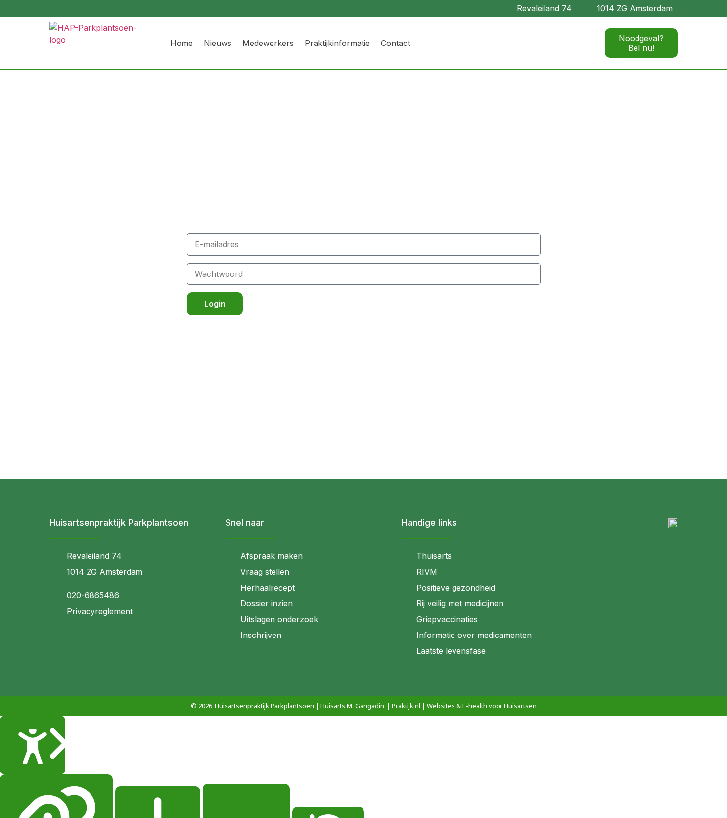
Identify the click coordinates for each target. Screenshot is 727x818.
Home (181, 43)
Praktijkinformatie (337, 43)
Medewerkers (268, 43)
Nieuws (217, 43)
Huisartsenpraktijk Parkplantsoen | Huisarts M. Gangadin (299, 705)
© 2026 (201, 705)
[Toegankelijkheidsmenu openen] (32, 745)
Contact (395, 43)
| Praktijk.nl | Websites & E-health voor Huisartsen (462, 705)
